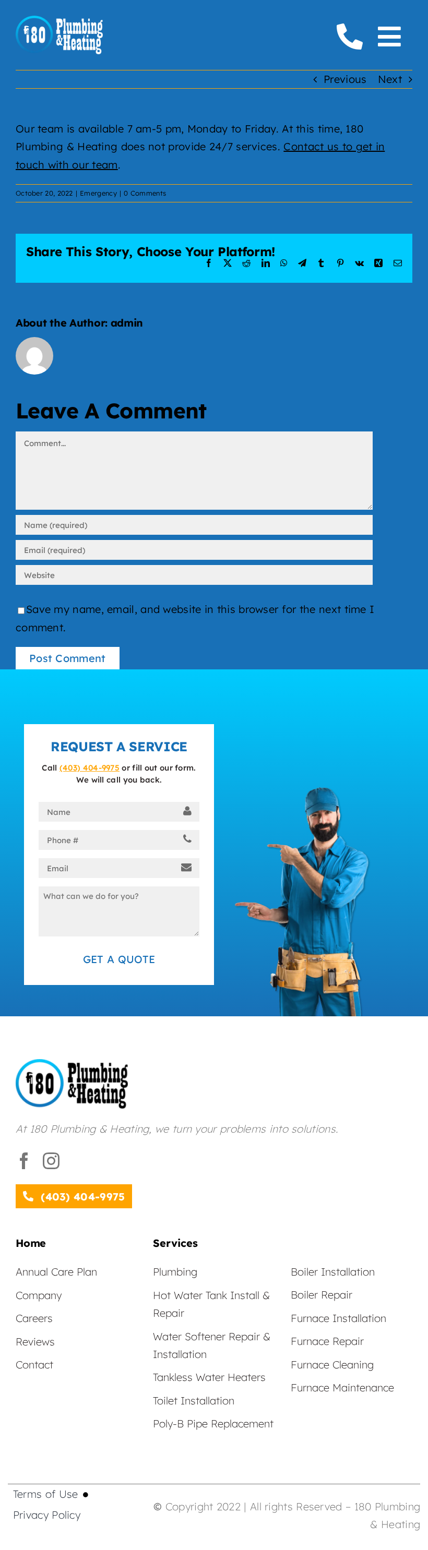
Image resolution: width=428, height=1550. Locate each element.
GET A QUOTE (119, 959)
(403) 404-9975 (90, 768)
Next (390, 79)
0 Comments (145, 193)
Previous (345, 79)
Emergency (98, 193)
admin (127, 322)
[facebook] (24, 1160)
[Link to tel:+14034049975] (350, 36)
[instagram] (51, 1160)
